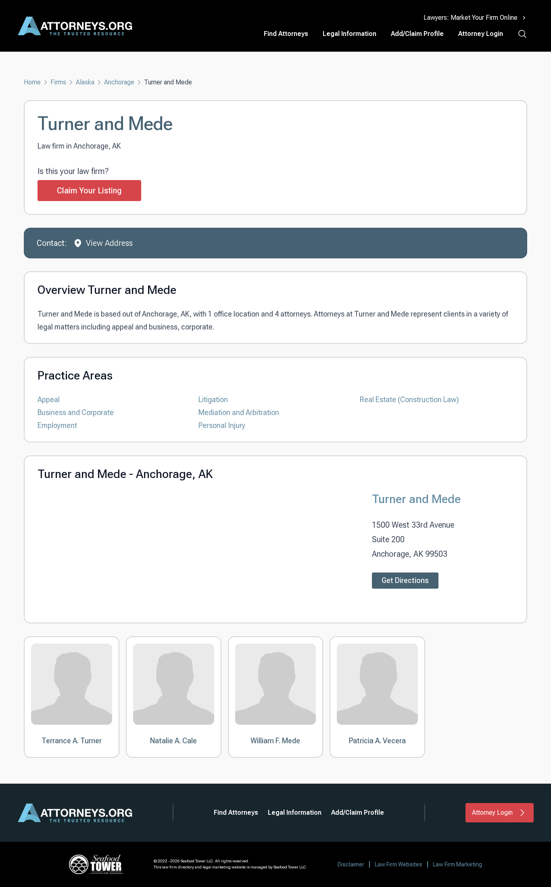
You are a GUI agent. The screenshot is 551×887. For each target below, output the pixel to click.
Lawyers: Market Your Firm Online (471, 17)
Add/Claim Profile (417, 34)
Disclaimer (351, 864)
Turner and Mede (416, 499)
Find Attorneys (286, 34)
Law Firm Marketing (457, 864)
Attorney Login (480, 34)
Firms (58, 82)
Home (32, 82)
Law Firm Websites (398, 864)
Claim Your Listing (89, 190)
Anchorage (119, 82)
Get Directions (405, 580)
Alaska (85, 82)
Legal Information (349, 34)
